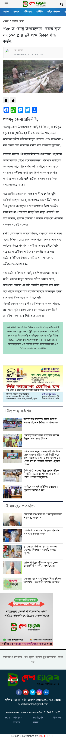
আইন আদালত (53, 11)
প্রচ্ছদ (5, 21)
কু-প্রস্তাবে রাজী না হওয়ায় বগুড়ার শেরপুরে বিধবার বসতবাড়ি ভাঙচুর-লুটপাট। (41, 550)
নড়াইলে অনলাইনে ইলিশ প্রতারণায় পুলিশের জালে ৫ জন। (41, 488)
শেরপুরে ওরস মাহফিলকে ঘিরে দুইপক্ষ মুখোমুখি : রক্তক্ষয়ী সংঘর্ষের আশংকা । (42, 580)
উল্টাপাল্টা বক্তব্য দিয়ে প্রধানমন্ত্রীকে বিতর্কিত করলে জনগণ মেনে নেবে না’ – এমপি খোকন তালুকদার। (43, 474)
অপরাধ (16, 11)
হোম (7, 717)
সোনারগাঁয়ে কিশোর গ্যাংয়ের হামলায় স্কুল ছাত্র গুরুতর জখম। (41, 532)
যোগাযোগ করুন (38, 720)
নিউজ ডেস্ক (17, 21)
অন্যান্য (6, 11)
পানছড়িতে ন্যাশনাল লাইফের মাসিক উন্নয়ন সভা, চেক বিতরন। (41, 437)
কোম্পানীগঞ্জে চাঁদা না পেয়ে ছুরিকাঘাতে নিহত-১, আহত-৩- (43, 516)
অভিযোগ (28, 11)
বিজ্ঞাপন (57, 717)
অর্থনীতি (39, 11)
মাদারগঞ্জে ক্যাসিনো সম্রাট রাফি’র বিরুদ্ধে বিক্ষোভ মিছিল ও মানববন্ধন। (41, 421)
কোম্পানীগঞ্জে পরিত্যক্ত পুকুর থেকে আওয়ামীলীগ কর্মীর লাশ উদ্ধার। (41, 564)
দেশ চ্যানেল (18, 50)
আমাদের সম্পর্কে (17, 720)
